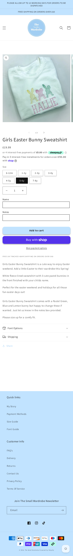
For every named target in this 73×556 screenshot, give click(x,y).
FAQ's (10, 450)
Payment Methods (16, 413)
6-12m (9, 173)
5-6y (22, 180)
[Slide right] (44, 132)
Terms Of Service (16, 488)
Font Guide (13, 429)
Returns (11, 465)
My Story (11, 406)
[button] (4, 28)
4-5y (8, 180)
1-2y (24, 173)
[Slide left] (29, 132)
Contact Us (13, 473)
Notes (6, 212)
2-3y (37, 173)
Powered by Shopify (47, 550)
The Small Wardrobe (32, 550)
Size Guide (12, 421)
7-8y (35, 180)
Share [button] (9, 345)
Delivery (11, 458)
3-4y (50, 173)
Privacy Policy (14, 481)
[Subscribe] (62, 510)
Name (6, 199)
